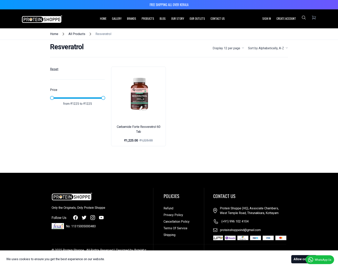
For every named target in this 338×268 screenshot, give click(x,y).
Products (148, 18)
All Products (76, 34)
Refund (168, 208)
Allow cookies (304, 259)
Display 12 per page (226, 48)
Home (103, 18)
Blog (163, 18)
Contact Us (217, 18)
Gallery (116, 18)
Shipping (169, 235)
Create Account (286, 18)
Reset (54, 69)
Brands (131, 18)
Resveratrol (103, 34)
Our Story (177, 18)
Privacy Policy (173, 215)
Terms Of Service (175, 228)
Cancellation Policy (177, 221)
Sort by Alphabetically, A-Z (266, 48)
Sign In (266, 18)
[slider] (52, 97)
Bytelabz (140, 250)
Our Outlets (197, 18)
